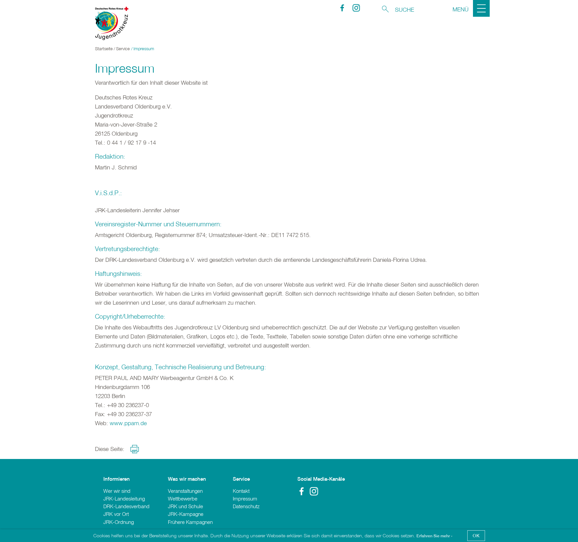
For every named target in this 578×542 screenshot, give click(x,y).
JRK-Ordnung (118, 522)
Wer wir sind (116, 491)
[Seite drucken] (134, 449)
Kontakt (241, 491)
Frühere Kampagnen (190, 522)
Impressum (245, 498)
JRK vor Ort (116, 514)
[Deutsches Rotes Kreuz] (108, 23)
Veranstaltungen (185, 491)
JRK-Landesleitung (124, 498)
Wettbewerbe (182, 498)
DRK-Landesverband (126, 506)
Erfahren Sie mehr (433, 536)
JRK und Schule (185, 506)
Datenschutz (246, 506)
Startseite (104, 48)
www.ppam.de (128, 423)
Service (123, 48)
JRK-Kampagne (185, 514)
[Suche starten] (385, 9)
